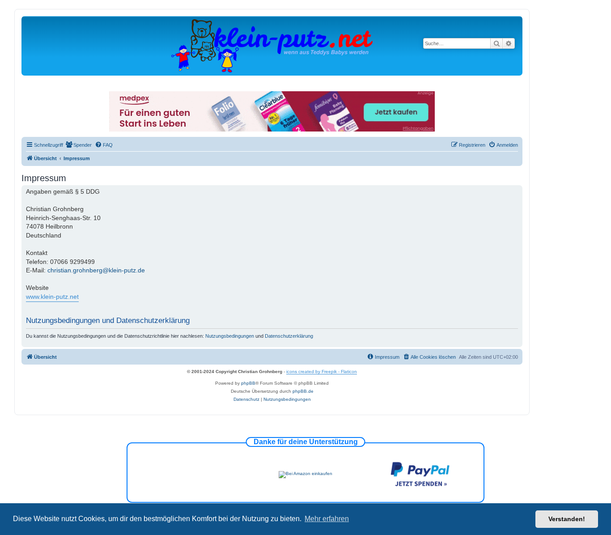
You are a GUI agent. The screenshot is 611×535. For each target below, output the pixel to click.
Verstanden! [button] (566, 518)
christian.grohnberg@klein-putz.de (96, 270)
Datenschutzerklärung (289, 336)
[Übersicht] (272, 45)
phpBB (248, 383)
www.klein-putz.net (52, 296)
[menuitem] (78, 145)
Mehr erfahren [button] (327, 518)
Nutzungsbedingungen (229, 336)
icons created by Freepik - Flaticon (321, 371)
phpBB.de (303, 391)
